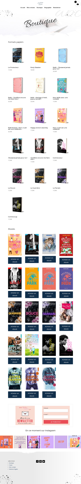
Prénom (46, 408)
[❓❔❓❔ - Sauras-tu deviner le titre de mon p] (61, 442)
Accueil (22, 7)
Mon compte (12, 467)
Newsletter (57, 7)
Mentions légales (13, 469)
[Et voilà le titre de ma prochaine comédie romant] (47, 442)
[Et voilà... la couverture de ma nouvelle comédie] (33, 442)
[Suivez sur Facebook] (37, 461)
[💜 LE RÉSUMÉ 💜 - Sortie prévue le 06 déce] (20, 442)
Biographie (47, 7)
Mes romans (31, 7)
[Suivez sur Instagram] (40, 461)
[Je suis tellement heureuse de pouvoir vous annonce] (74, 442)
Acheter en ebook (15, 260)
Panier (10, 465)
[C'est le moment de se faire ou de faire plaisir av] (6, 442)
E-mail (46, 414)
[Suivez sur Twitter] (43, 461)
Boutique (40, 7)
